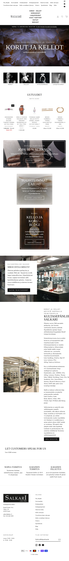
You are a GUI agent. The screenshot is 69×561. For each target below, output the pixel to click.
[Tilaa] (59, 539)
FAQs (55, 5)
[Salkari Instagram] (36, 545)
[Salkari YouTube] (43, 545)
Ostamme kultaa (44, 2)
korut (58, 338)
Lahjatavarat (35, 15)
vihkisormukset (58, 347)
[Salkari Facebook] (40, 545)
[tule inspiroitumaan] (34, 228)
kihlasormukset (48, 347)
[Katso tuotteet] (34, 153)
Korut (32, 11)
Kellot (39, 11)
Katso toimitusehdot (18, 290)
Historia (37, 5)
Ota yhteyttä (6, 2)
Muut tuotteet (35, 18)
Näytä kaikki (34, 98)
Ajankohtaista (44, 5)
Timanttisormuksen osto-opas (10, 5)
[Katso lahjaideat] (34, 189)
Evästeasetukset (23, 2)
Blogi (50, 5)
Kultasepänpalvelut (34, 2)
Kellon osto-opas (54, 2)
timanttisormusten (49, 343)
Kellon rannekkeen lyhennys (27, 5)
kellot (63, 338)
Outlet (35, 20)
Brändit (35, 22)
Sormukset (35, 13)
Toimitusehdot (14, 2)
